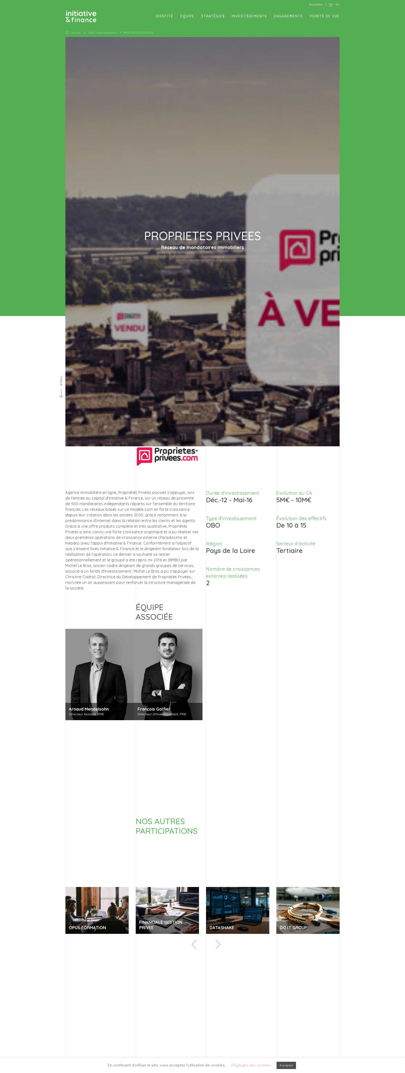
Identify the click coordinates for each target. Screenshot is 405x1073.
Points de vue (325, 16)
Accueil (76, 32)
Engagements (288, 16)
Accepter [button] (286, 1065)
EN (337, 4)
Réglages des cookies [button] (251, 1065)
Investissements (249, 16)
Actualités (315, 4)
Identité (164, 16)
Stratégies (213, 16)
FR (330, 4)
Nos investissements (103, 32)
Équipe (187, 16)
